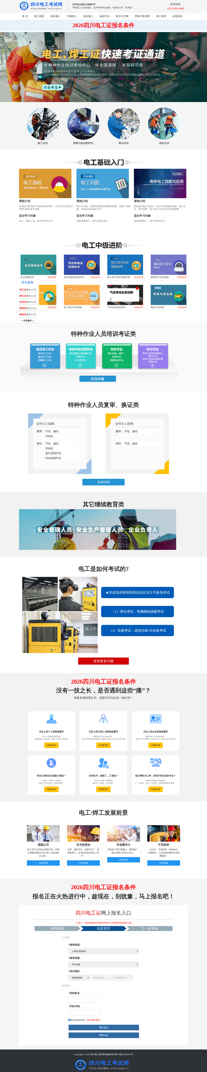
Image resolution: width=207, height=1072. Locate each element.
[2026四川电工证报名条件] (45, 183)
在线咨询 (51, 277)
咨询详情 (103, 482)
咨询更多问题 (103, 661)
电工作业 (43, 143)
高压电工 (88, 16)
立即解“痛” (51, 745)
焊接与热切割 (142, 16)
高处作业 (104, 16)
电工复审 (161, 16)
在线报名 (177, 16)
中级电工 (72, 16)
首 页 (25, 16)
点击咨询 (43, 863)
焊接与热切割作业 (83, 143)
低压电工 (55, 16)
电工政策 (39, 16)
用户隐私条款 (93, 1020)
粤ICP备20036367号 (124, 1054)
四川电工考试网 (97, 1054)
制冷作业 (124, 143)
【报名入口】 (27, 290)
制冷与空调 (122, 16)
